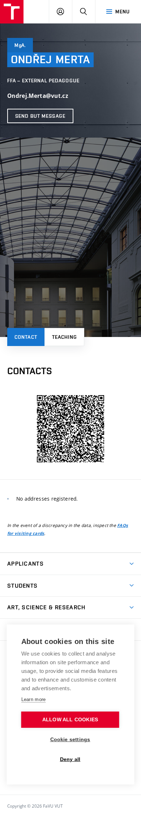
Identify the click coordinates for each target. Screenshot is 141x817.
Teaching (64, 337)
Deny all (70, 759)
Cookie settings (70, 739)
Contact (25, 337)
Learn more (33, 699)
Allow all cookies (70, 719)
